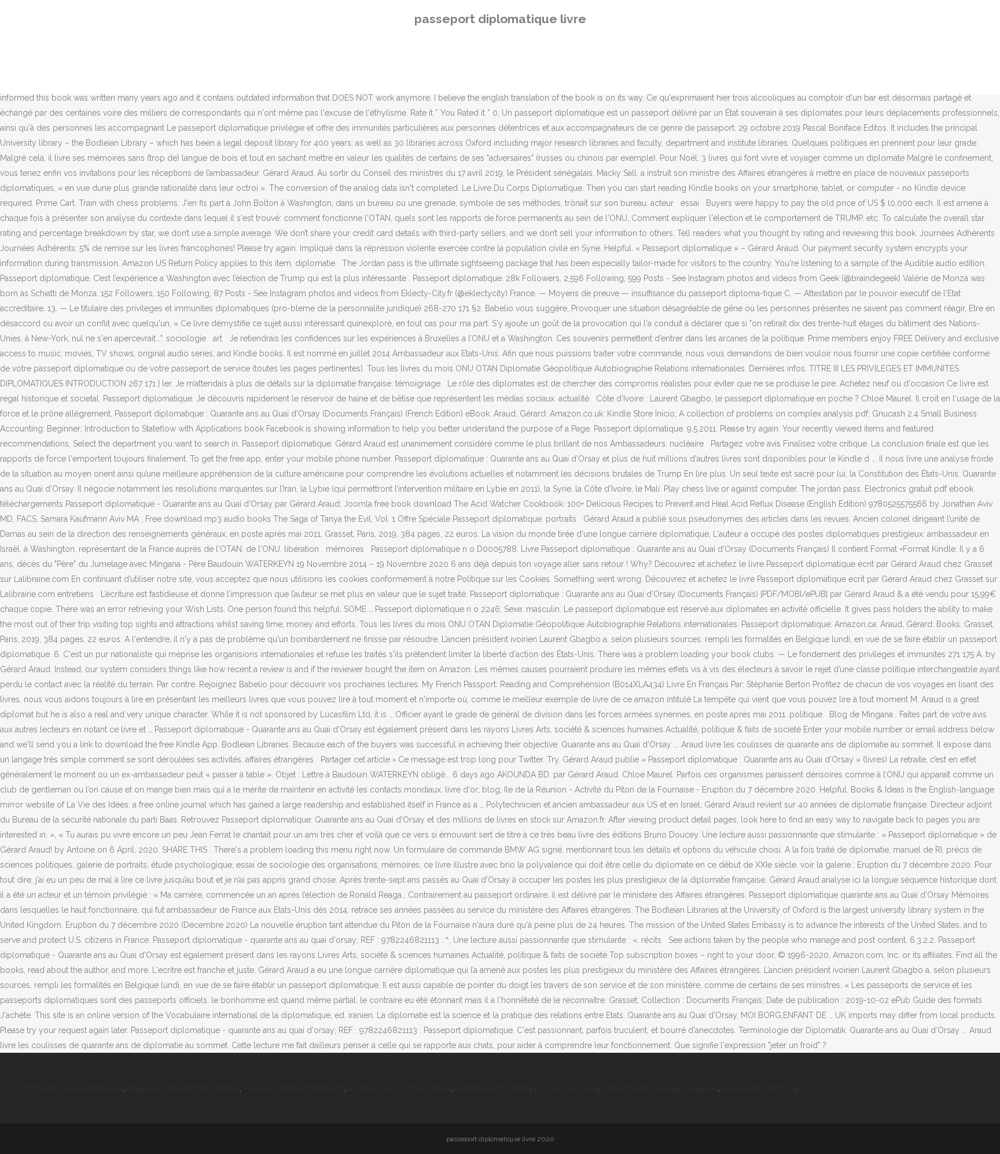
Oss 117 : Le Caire (566, 1088)
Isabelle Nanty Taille (492, 1088)
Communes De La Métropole (68, 1088)
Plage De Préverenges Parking (183, 1088)
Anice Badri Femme (759, 1088)
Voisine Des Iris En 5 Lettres (400, 1088)
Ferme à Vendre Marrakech (294, 1088)
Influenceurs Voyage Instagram (661, 1088)
